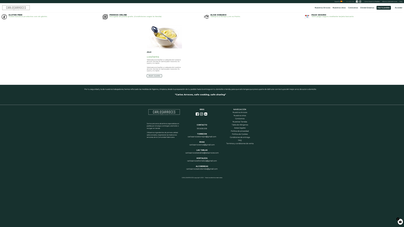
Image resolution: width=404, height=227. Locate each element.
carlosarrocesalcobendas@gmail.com (202, 169)
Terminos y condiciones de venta (240, 144)
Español (337, 1)
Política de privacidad (240, 131)
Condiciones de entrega (240, 137)
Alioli (149, 52)
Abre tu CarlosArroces (389, 1)
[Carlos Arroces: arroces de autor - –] (16, 7)
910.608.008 (202, 129)
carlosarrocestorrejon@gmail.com (202, 137)
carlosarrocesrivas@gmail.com (202, 145)
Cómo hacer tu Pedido (372, 1)
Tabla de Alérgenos (240, 125)
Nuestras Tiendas (240, 122)
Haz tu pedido (384, 8)
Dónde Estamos (367, 8)
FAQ (400, 1)
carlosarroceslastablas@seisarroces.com (202, 153)
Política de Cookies (240, 134)
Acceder (398, 8)
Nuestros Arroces (322, 8)
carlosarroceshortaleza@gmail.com (202, 161)
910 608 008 (350, 1)
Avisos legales (240, 128)
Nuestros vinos (339, 8)
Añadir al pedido (154, 76)
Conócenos (353, 8)
